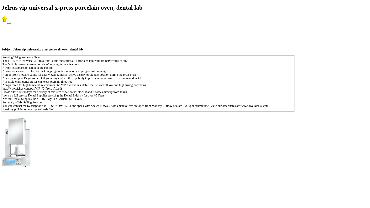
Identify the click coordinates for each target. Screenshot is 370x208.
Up (9, 22)
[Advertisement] (185, 35)
